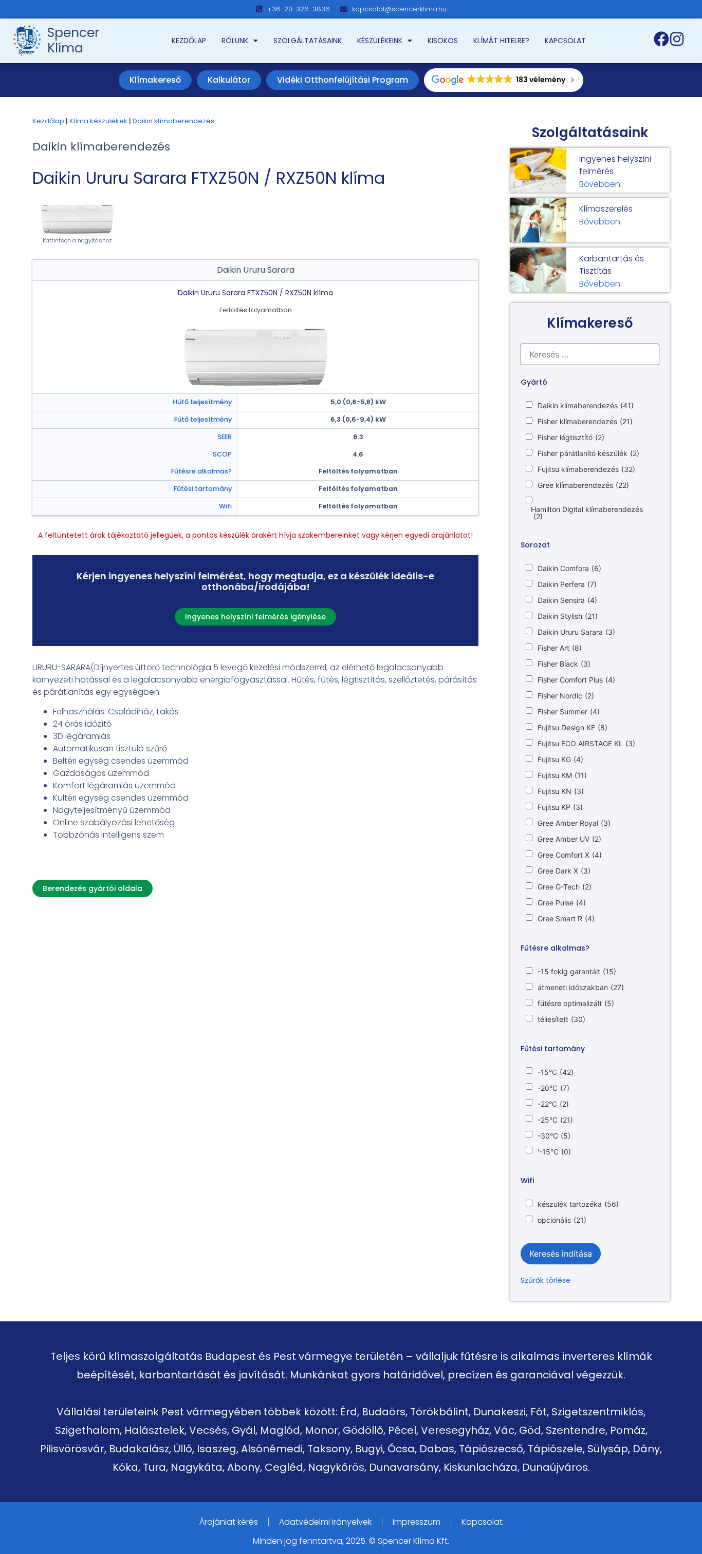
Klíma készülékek (98, 121)
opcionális (562, 1220)
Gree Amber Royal (574, 823)
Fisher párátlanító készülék (588, 453)
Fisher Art (560, 648)
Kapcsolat (565, 40)
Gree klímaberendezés (583, 485)
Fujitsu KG (560, 759)
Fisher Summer (569, 711)
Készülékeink (379, 40)
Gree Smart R (566, 918)
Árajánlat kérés (228, 1522)
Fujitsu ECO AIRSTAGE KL (586, 743)
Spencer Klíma (73, 40)
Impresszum (416, 1522)
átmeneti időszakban (581, 987)
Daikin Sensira (567, 600)
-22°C (553, 1104)
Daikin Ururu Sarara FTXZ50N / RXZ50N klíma (208, 177)
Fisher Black (564, 664)
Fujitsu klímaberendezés (586, 469)
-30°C (554, 1136)
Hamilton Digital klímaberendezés (587, 513)
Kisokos (443, 40)
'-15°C (554, 1151)
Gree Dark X (564, 871)
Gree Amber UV (569, 839)
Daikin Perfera (567, 584)
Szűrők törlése (545, 1280)
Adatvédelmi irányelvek (325, 1522)
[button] (92, 888)
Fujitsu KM (562, 775)
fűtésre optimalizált (576, 1003)
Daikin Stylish (568, 616)
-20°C (553, 1088)
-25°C (555, 1120)
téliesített (561, 1019)
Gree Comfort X (570, 855)
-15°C (556, 1072)
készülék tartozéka (578, 1204)
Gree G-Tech (565, 886)
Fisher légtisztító (571, 437)
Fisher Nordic (566, 695)
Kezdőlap (189, 40)
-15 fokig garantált (577, 971)
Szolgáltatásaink (307, 40)
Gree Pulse (562, 902)
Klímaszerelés (606, 209)
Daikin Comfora (569, 568)
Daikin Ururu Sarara (576, 632)
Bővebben (599, 184)
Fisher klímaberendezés (585, 421)
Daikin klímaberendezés (173, 121)
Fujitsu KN (561, 791)
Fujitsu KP (560, 807)
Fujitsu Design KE (572, 727)
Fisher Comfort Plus (576, 680)
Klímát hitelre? (501, 40)
